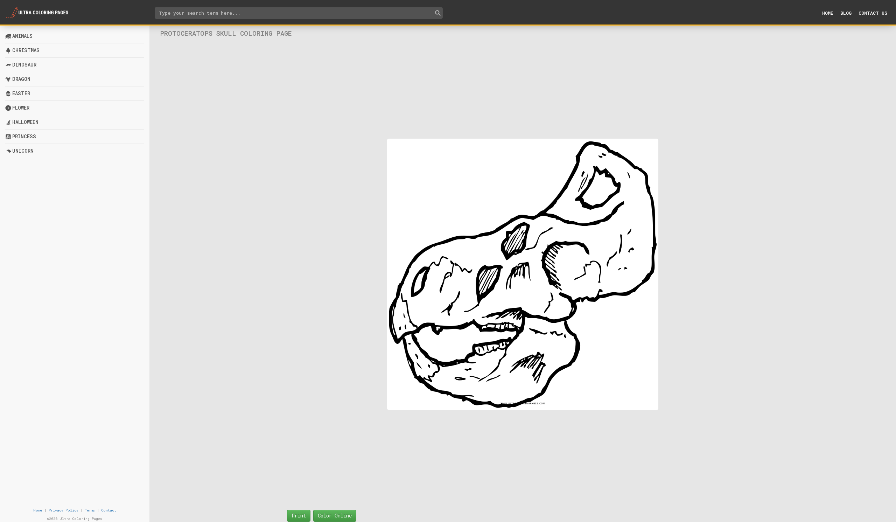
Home (827, 13)
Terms (90, 510)
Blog (846, 13)
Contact (109, 510)
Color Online (335, 515)
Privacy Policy (63, 510)
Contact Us (873, 13)
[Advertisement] (523, 88)
